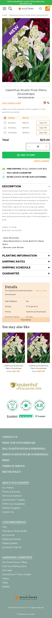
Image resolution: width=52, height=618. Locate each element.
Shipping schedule (16, 267)
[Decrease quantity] (29, 146)
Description (11, 186)
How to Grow (41, 290)
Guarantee (10, 273)
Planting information (19, 255)
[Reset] (4, 8)
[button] (47, 53)
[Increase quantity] (46, 146)
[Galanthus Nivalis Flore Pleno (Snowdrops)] (13, 348)
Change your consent (26, 614)
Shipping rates (13, 261)
